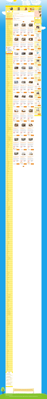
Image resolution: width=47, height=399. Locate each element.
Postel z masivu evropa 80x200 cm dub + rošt (23, 28)
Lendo (7, 213)
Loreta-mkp (8, 234)
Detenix (7, 131)
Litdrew (7, 217)
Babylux (8, 84)
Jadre (7, 184)
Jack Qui (8, 183)
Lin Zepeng (8, 215)
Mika (7, 266)
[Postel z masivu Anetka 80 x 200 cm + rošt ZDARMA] (31, 97)
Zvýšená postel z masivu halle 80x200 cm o (23, 128)
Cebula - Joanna (8, 115)
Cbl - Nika (8, 110)
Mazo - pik (8, 256)
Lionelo (7, 216)
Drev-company (8, 144)
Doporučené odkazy (11, 396)
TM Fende (8, 350)
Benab (7, 94)
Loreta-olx (8, 235)
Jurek (7, 195)
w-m (7, 360)
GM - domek (8, 161)
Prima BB (8, 306)
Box (7, 103)
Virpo (7, 357)
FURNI (7, 158)
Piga (7, 292)
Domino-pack (8, 136)
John (7, 191)
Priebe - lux (8, 304)
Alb (7, 58)
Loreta (7, 221)
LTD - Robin (8, 243)
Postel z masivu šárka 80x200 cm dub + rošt (30, 56)
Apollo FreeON (8, 67)
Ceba (7, 113)
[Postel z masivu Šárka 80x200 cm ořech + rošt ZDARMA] (23, 54)
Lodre (7, 219)
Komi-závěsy (8, 209)
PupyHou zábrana (9, 313)
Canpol (7, 106)
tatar (7, 346)
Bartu (7, 88)
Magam (7, 247)
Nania (7, 278)
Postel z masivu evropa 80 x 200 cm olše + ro (16, 42)
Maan (7, 245)
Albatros (8, 60)
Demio (7, 125)
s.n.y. (7, 326)
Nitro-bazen (8, 282)
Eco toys (8, 147)
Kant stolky (8, 198)
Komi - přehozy (8, 206)
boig (7, 99)
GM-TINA (8, 166)
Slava (7, 332)
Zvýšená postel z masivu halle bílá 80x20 (16, 114)
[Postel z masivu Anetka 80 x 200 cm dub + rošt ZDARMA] (23, 97)
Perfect (7, 290)
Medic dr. (8, 264)
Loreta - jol (8, 226)
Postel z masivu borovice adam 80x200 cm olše (16, 156)
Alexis (7, 61)
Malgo (7, 252)
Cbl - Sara (8, 111)
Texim (7, 349)
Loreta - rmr (8, 229)
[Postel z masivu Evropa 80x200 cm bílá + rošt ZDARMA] (16, 26)
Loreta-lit (8, 232)
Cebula (7, 114)
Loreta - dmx (8, 224)
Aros (7, 71)
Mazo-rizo (8, 259)
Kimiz (7, 201)
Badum (7, 86)
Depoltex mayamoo (9, 129)
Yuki (7, 368)
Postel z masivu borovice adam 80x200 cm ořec (23, 142)
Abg (7, 55)
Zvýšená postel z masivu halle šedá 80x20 (23, 114)
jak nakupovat (19, 389)
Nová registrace (24, 4)
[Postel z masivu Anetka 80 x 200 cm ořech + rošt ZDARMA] (16, 97)
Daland (7, 122)
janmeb (7, 185)
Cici (7, 116)
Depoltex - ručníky (9, 128)
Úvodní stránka (10, 6)
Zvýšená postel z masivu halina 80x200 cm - (23, 156)
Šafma (7, 343)
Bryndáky (8, 105)
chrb (7, 176)
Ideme (7, 178)
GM (7, 159)
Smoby (7, 333)
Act (7, 56)
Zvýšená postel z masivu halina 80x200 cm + (30, 156)
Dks (7, 134)
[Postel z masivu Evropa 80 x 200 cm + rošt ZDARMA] (23, 40)
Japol (7, 188)
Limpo (7, 214)
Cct (7, 112)
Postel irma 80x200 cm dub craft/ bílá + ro (16, 85)
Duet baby (8, 146)
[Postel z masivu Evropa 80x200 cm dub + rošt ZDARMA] (23, 26)
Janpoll (7, 187)
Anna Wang (8, 65)
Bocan (7, 98)
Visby (7, 358)
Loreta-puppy (8, 237)
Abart (7, 54)
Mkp (7, 269)
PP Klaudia (8, 299)
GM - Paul (8, 163)
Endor (7, 153)
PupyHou (8, 309)
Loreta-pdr (8, 236)
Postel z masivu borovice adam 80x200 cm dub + (30, 142)
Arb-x (7, 69)
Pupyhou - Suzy (8, 310)
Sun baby (8, 342)
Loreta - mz (8, 228)
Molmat (7, 273)
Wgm (7, 362)
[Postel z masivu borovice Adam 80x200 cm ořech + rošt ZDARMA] (23, 140)
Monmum (8, 274)
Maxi (7, 254)
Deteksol (8, 130)
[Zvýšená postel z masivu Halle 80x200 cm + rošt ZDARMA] (31, 126)
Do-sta (7, 135)
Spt (7, 337)
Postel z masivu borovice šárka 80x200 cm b (16, 56)
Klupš (7, 202)
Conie (7, 119)
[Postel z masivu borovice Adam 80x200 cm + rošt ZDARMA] (16, 140)
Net (7, 280)
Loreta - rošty (8, 230)
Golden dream (8, 168)
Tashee (7, 345)
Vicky (7, 355)
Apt (7, 68)
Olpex (7, 284)
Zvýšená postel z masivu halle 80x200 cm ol (16, 128)
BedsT (7, 92)
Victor (7, 356)
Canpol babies (8, 107)
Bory (7, 102)
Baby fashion (8, 82)
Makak (7, 249)
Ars (7, 72)
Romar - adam (8, 320)
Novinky (8, 48)
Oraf (7, 285)
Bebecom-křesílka (9, 91)
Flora (7, 157)
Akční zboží (8, 47)
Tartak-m (8, 344)
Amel (7, 64)
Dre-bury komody (9, 138)
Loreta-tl (8, 238)
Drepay (7, 143)
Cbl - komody (8, 109)
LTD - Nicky (8, 242)
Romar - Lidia (8, 322)
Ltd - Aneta (8, 241)
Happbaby (8, 171)
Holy (7, 172)
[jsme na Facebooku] (42, 22)
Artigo (7, 73)
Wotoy (7, 364)
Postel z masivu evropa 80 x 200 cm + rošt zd (23, 42)
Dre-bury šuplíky (8, 139)
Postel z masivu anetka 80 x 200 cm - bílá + (23, 85)
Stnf (7, 338)
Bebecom (8, 89)
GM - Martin (8, 162)
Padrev (7, 288)
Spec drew (8, 335)
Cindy (7, 117)
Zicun (7, 369)
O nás (15, 6)
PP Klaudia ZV (8, 300)
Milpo (7, 268)
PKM (7, 293)
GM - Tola (8, 165)
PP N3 (7, 302)
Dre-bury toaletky (9, 140)
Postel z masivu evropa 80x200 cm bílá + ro (16, 28)
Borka (7, 101)
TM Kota (8, 351)
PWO (7, 315)
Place (7, 295)
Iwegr (7, 181)
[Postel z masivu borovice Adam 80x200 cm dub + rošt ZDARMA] (31, 140)
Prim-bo (8, 305)
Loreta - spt (8, 231)
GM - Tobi (8, 164)
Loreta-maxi (8, 233)
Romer (7, 325)
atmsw (7, 77)
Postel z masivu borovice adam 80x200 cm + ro (16, 142)
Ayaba (7, 79)
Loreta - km (8, 227)
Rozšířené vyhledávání (32, 11)
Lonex (7, 220)
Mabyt (7, 246)
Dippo (7, 132)
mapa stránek (30, 389)
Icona (7, 177)
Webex (7, 361)
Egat (7, 150)
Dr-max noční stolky (9, 137)
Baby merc (8, 83)
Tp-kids (7, 353)
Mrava (7, 275)
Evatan (7, 155)
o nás (17, 389)
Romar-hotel (8, 324)
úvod (15, 389)
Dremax (8, 142)
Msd (7, 276)
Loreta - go (8, 225)
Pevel (7, 291)
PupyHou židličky (8, 314)
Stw (7, 341)
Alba (7, 59)
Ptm (7, 307)
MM (7, 270)
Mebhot (7, 261)
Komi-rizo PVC (8, 208)
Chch (7, 174)
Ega (7, 149)
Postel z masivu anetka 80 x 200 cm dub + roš (23, 99)
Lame (7, 212)
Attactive (8, 78)
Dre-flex (8, 141)
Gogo (7, 167)
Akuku (7, 57)
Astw (7, 74)
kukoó (7, 211)
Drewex (7, 145)
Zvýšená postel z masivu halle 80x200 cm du (30, 114)
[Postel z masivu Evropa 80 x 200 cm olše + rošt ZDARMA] (16, 40)
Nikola (7, 281)
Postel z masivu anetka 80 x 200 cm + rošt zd (31, 99)
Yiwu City (8, 366)
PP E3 (7, 298)
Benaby (7, 95)
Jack (7, 182)
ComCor (8, 118)
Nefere (7, 279)
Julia (7, 193)
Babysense (8, 85)
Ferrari (7, 156)
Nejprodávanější (9, 50)
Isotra (7, 180)
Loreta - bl (8, 222)
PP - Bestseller (8, 297)
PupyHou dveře (8, 311)
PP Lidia (8, 301)
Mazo (7, 255)
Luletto (7, 244)
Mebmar (8, 262)
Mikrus (7, 267)
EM (7, 151)
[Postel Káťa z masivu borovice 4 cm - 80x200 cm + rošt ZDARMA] (31, 40)
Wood (7, 363)
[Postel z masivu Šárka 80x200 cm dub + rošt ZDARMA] (31, 54)
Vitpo (7, 359)
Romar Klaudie (8, 323)
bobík (7, 97)
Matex (7, 253)
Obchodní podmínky (26, 6)
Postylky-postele (8, 296)
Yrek (7, 367)
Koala (7, 203)
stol (7, 339)
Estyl (7, 154)
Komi (7, 205)
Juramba (8, 194)
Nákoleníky (8, 277)
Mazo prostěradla (9, 258)
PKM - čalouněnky (9, 294)
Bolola (7, 100)
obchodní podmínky (24, 389)
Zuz (7, 370)
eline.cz (30, 390)
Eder (7, 148)
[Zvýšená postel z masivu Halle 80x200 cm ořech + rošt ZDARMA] (23, 126)
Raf (7, 316)
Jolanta (7, 192)
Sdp (7, 328)
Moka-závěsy (8, 272)
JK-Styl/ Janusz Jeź (9, 190)
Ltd (7, 240)
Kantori (7, 199)
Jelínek (7, 189)
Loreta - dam (8, 223)
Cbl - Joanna (8, 108)
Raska (7, 317)
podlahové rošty (30, 396)
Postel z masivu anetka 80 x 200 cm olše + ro (31, 85)
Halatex (7, 170)
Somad (7, 334)
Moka (7, 271)
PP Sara (8, 303)
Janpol (7, 186)
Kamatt (7, 196)
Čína (7, 121)
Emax (7, 152)
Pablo (7, 286)
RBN (7, 318)
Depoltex (8, 126)
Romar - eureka (8, 321)
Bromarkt (8, 104)
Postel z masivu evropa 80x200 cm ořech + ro (30, 28)
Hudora (7, 173)
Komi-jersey (8, 207)
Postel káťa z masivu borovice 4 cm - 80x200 (30, 42)
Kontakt (31, 6)
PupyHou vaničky (9, 312)
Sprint (7, 336)
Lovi (7, 239)
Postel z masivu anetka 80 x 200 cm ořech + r (16, 99)
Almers (7, 62)
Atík (7, 76)
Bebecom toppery (9, 90)
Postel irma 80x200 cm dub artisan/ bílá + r (31, 71)
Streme (7, 340)
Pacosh (7, 287)
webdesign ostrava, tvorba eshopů (18, 396)
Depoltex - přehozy (9, 127)
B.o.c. (7, 80)
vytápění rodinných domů (25, 396)
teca (7, 347)
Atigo (7, 75)
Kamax (7, 197)
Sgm (7, 330)
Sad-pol (7, 327)
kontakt (28, 389)
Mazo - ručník (8, 257)
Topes (7, 352)
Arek (7, 70)
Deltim (7, 124)
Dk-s (7, 133)
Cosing (7, 120)
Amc (7, 63)
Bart (7, 87)
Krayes (7, 210)
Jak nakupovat (21, 6)
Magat (7, 248)
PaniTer (7, 289)
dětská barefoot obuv (35, 396)
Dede (7, 123)
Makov (7, 250)
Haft (7, 169)
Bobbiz (7, 96)
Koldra (7, 204)
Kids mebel (8, 200)
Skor (7, 331)
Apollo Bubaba (8, 66)
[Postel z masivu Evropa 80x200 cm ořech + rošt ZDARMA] (31, 26)
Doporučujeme (9, 49)
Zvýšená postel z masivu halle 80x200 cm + (30, 128)
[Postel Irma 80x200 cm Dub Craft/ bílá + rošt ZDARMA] (16, 83)
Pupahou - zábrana (9, 308)
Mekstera (8, 265)
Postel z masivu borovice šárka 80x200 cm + (23, 71)
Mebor (7, 263)
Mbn (7, 260)
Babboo (7, 81)
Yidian (7, 365)
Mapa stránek (36, 6)
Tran (7, 354)
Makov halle (8, 251)
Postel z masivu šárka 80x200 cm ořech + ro (22, 56)
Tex (7, 348)
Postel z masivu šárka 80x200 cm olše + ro (15, 71)
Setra (7, 329)
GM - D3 (8, 160)
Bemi (7, 93)
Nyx (7, 283)
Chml (7, 175)
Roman (7, 319)
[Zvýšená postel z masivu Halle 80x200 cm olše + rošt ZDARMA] (16, 126)
